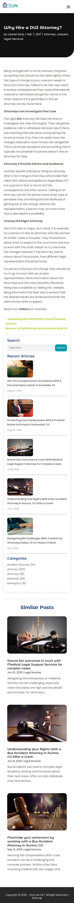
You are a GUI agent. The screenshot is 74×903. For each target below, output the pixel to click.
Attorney (50, 34)
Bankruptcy (14, 583)
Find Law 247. (37, 895)
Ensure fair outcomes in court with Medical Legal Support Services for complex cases (34, 664)
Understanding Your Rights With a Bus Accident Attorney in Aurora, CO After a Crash (34, 752)
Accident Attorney (18, 564)
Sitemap (37, 898)
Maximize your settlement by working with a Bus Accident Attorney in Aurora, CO (30, 841)
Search (61, 347)
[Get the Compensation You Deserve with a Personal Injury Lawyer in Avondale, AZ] (20, 369)
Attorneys (13, 574)
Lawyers (62, 34)
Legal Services (13, 39)
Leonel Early (16, 34)
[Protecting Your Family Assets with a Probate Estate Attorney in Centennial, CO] (20, 409)
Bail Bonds (13, 578)
